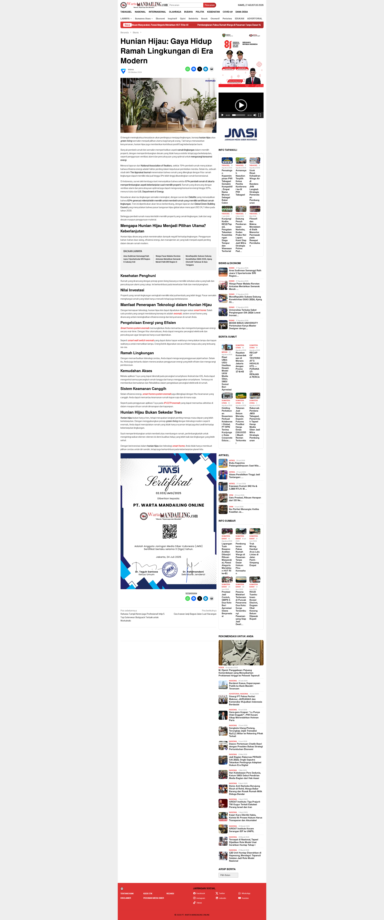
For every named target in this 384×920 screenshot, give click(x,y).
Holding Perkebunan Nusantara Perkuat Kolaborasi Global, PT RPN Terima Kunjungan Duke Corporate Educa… (227, 424)
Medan (224, 352)
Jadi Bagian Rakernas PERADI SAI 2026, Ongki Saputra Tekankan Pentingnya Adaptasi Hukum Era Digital (245, 761)
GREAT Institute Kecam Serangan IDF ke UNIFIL (241, 830)
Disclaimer (125, 898)
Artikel (232, 460)
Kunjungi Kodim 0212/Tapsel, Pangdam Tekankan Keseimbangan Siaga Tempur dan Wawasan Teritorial (227, 235)
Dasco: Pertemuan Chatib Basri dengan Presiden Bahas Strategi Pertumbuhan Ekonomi (246, 747)
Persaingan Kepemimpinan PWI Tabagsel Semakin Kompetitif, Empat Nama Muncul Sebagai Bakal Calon (227, 186)
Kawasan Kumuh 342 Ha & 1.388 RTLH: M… (243, 487)
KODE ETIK (147, 893)
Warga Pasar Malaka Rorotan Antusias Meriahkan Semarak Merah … (244, 287)
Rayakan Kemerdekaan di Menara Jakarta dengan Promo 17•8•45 (241, 362)
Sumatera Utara (240, 346)
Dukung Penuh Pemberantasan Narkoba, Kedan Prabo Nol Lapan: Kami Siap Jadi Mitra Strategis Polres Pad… (241, 235)
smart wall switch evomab (141, 340)
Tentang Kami (127, 893)
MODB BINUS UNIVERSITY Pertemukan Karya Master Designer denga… (243, 326)
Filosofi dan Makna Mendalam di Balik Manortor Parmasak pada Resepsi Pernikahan (254, 232)
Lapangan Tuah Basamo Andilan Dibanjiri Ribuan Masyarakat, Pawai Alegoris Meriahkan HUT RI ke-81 (227, 559)
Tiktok (199, 903)
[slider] (238, 115)
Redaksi (170, 893)
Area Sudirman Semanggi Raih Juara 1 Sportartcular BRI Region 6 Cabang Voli (136, 259)
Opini (231, 495)
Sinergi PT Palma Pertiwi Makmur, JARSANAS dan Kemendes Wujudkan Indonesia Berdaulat (245, 700)
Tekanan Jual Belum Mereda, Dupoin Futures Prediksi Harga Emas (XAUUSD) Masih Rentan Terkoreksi (241, 426)
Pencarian (210, 5)
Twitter (222, 893)
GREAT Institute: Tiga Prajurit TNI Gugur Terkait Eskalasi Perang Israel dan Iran (244, 805)
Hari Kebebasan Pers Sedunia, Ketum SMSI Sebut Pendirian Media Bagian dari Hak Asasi (245, 776)
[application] (241, 105)
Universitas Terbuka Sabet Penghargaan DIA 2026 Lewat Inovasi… (244, 313)
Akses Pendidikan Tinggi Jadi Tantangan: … (244, 476)
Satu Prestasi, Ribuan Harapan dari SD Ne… (245, 499)
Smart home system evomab (134, 328)
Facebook (200, 893)
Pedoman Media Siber (153, 898)
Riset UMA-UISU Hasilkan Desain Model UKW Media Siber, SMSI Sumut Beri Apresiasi (227, 373)
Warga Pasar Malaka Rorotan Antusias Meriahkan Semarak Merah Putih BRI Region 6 (168, 259)
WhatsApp (246, 893)
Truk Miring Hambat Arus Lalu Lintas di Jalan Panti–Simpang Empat (254, 555)
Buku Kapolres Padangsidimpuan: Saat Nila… (245, 464)
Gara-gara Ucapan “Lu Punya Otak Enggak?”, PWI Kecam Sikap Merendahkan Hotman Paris (244, 716)
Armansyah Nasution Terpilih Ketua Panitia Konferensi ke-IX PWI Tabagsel (241, 182)
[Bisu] (254, 115)
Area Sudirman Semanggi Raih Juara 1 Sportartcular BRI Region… (245, 273)
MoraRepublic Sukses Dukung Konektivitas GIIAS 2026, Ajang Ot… (245, 300)
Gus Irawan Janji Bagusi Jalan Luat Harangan (195, 612)
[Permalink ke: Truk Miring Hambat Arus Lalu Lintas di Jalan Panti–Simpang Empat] (254, 531)
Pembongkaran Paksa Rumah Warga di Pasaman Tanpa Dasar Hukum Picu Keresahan (193, 25)
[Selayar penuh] (259, 115)
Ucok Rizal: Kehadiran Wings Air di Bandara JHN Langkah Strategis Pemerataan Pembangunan (254, 186)
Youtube (245, 898)
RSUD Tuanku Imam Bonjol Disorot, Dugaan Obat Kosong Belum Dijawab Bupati (253, 605)
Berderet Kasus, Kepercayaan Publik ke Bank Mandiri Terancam (244, 686)
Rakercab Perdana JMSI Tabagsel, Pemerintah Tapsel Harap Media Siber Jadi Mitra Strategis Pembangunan (254, 424)
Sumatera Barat (226, 537)
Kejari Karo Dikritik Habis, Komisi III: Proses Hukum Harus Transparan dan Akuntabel (245, 818)
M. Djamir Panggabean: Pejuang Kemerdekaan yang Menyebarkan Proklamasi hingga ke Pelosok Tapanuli (239, 673)
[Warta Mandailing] (144, 5)
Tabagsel (226, 165)
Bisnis (231, 268)
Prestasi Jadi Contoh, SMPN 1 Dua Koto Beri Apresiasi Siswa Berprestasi (227, 604)
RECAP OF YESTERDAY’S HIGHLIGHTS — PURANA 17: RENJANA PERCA (254, 365)
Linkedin (222, 898)
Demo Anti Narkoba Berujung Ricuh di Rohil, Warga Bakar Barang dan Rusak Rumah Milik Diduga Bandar (245, 790)
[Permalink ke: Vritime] (123, 71)
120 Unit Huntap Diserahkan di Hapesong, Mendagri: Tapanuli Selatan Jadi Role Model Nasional (245, 857)
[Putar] (222, 115)
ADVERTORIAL (234, 694)
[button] (241, 105)
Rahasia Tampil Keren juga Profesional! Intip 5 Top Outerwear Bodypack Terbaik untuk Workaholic (142, 615)
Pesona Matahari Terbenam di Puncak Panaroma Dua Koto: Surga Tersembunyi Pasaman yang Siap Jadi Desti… (241, 608)
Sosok (221, 667)
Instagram (200, 898)
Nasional (233, 681)
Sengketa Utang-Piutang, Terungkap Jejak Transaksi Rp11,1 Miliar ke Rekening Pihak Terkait (246, 732)
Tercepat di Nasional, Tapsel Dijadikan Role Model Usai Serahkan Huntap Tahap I (243, 842)
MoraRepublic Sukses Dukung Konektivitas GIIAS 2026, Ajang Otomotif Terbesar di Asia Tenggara (199, 260)
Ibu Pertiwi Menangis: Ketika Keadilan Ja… (244, 510)
